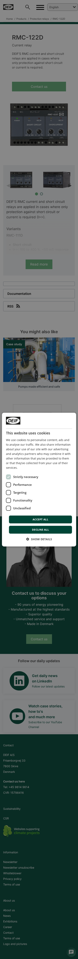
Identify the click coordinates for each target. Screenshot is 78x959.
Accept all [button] (40, 519)
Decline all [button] (40, 529)
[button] (39, 539)
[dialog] (39, 479)
